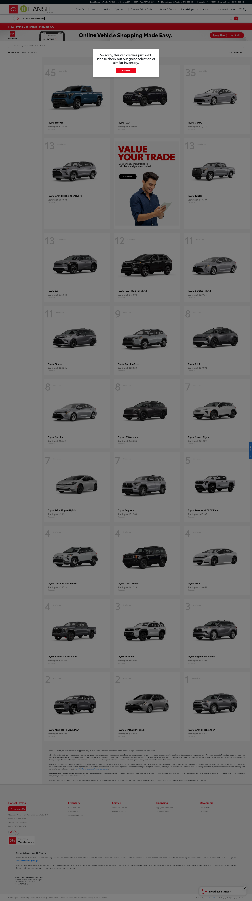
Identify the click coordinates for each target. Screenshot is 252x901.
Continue (126, 70)
